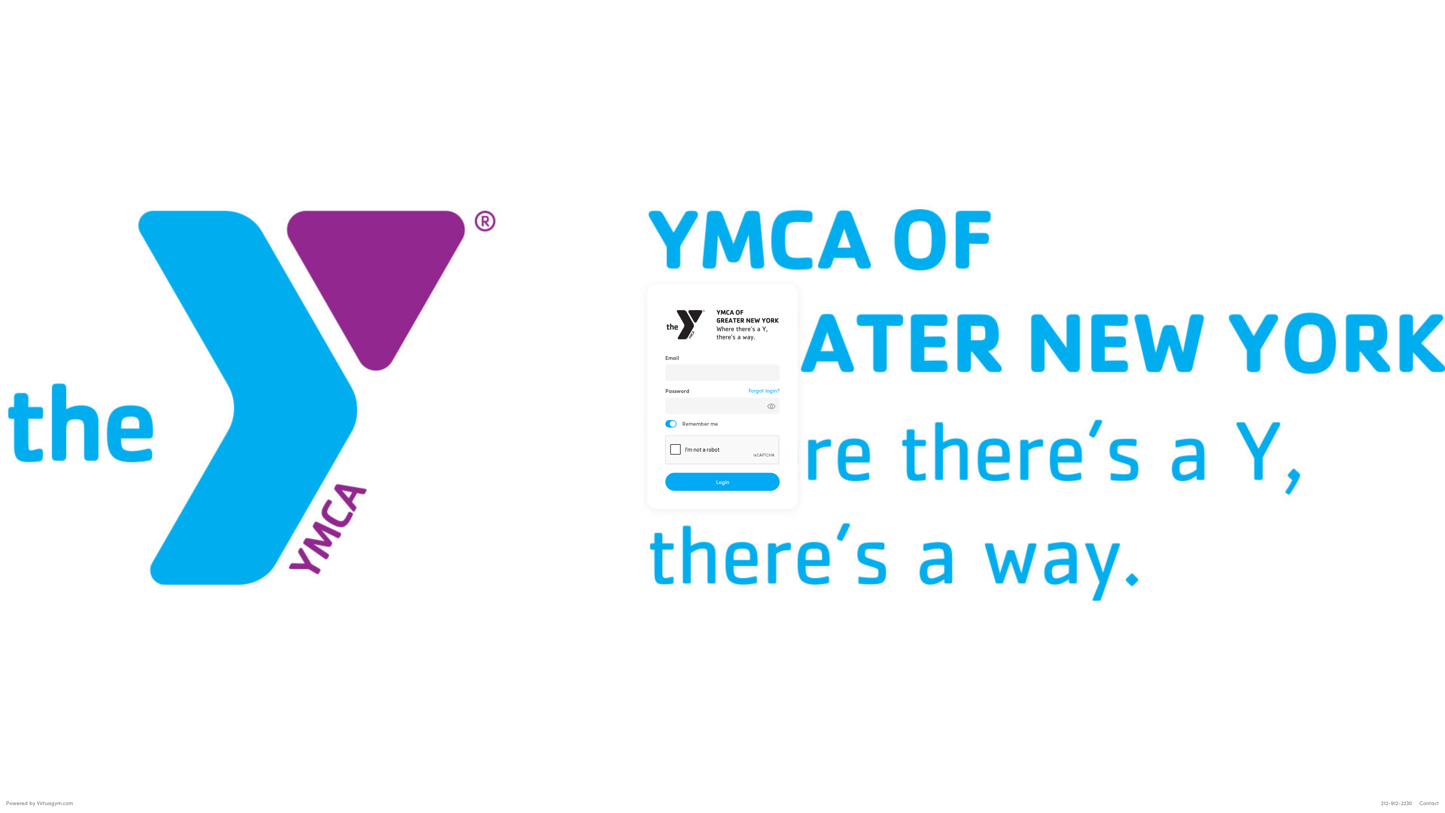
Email (672, 357)
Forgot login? (764, 390)
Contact (1429, 803)
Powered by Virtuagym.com (39, 803)
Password (677, 390)
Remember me (700, 423)
